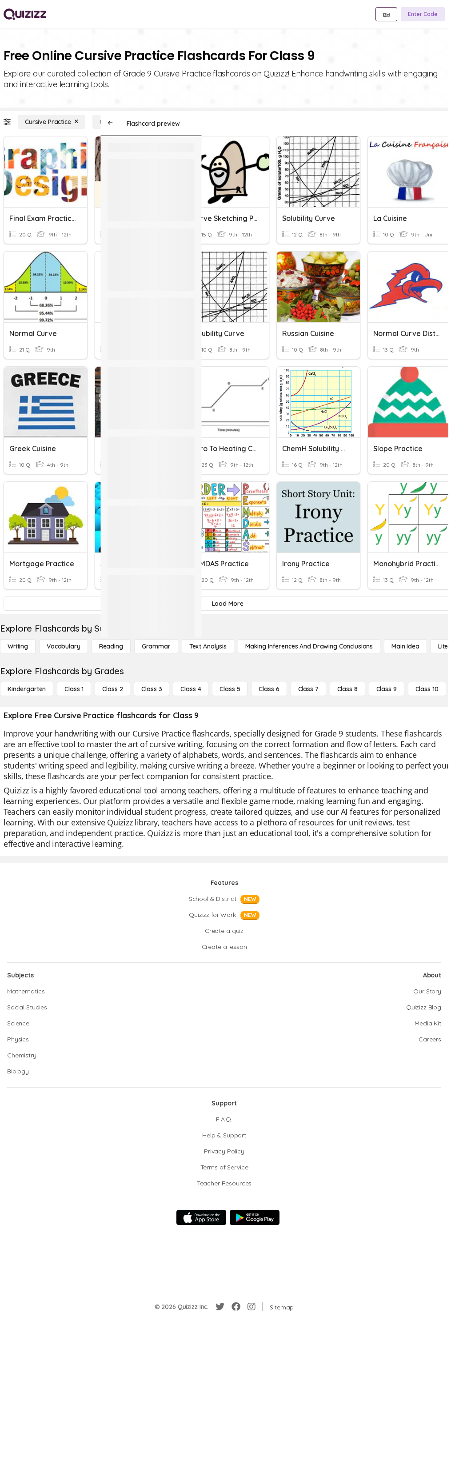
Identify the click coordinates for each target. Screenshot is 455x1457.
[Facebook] (235, 1307)
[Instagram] (251, 1307)
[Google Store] (254, 1217)
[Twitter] (220, 1307)
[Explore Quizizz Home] (25, 14)
